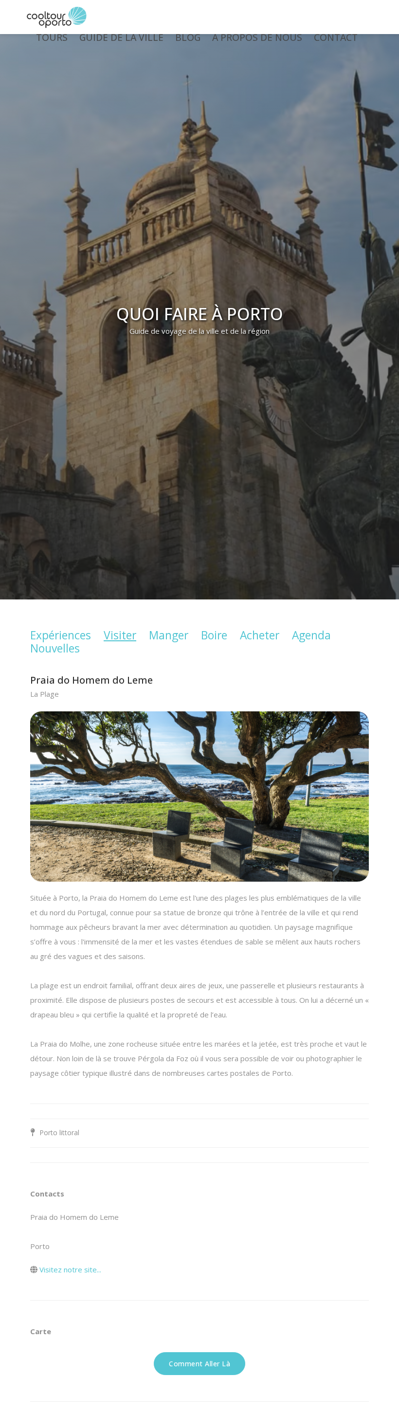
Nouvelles (55, 648)
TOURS (52, 37)
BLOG (187, 37)
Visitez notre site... (70, 1269)
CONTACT (336, 37)
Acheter (259, 635)
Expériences (60, 635)
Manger (168, 635)
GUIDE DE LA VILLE (121, 37)
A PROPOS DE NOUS (257, 37)
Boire (214, 635)
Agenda (311, 635)
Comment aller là (199, 1363)
